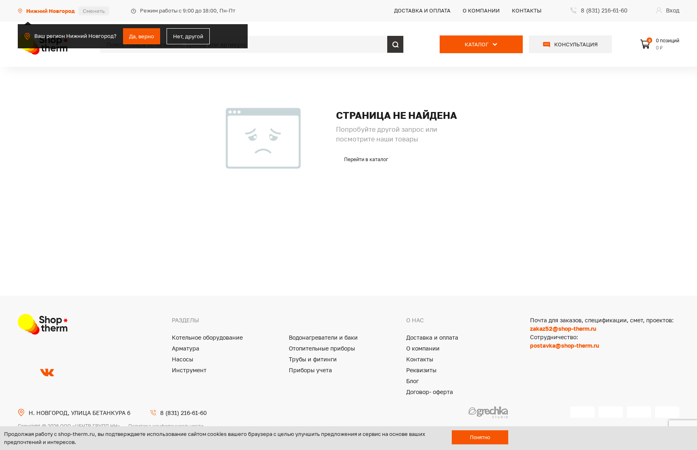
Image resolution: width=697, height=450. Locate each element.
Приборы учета (310, 370)
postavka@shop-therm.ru (564, 345)
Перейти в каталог (366, 159)
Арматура (185, 348)
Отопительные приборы (322, 348)
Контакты (527, 10)
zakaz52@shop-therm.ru (563, 328)
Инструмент (189, 370)
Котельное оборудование (207, 337)
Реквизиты (421, 370)
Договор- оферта (429, 391)
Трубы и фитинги (313, 359)
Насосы (182, 359)
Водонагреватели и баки (323, 337)
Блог (412, 380)
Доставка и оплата (422, 10)
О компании (481, 10)
